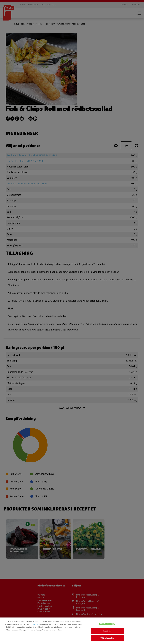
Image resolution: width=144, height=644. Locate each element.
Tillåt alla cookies (107, 638)
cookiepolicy (35, 624)
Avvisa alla (107, 631)
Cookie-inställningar (107, 624)
